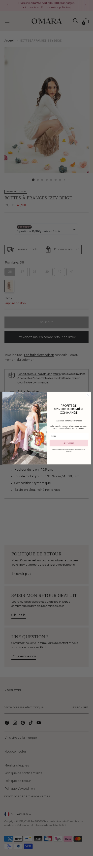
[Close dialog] (88, 395)
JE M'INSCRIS (68, 443)
